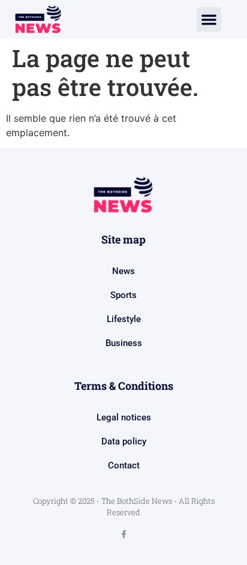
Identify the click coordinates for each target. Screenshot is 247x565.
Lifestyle (124, 319)
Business (124, 343)
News (123, 271)
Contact (124, 465)
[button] (209, 19)
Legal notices (124, 417)
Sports (123, 295)
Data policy (123, 441)
